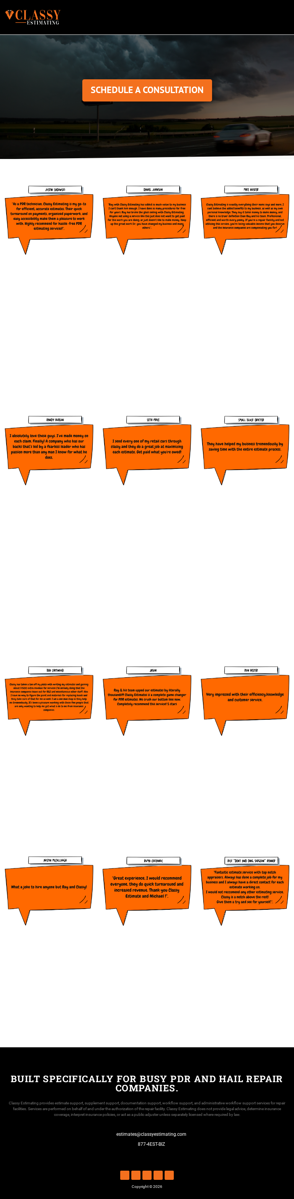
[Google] (169, 1175)
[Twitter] (158, 1175)
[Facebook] (124, 1175)
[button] (283, 17)
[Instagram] (147, 1175)
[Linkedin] (135, 1175)
